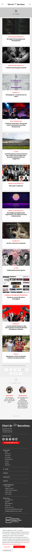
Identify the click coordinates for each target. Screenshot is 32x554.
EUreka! (7, 501)
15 (20, 370)
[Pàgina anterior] (6, 369)
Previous (14, 415)
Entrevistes (9, 459)
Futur (7, 461)
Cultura (7, 457)
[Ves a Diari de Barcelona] (15, 4)
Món (6, 451)
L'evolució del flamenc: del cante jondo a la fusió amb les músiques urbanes (16, 327)
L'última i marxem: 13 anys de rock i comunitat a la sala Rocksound (16, 125)
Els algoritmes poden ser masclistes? (16, 40)
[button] (2, 4)
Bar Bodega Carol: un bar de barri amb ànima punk (9, 400)
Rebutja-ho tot (7, 550)
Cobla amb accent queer (16, 270)
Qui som (7, 486)
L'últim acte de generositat (16, 68)
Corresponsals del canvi (13, 511)
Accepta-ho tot (19, 547)
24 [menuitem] (16, 374)
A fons (5, 469)
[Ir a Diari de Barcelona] (16, 425)
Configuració (7, 547)
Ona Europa (9, 503)
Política (8, 453)
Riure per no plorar (16, 186)
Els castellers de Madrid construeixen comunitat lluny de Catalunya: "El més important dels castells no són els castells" (22, 403)
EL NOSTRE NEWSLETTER (11, 443)
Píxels (7, 463)
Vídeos (5, 481)
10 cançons (9, 500)
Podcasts (6, 477)
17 (27, 370)
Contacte (8, 492)
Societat (8, 455)
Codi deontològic (11, 490)
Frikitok (7, 505)
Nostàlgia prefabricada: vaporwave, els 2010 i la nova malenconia (16, 214)
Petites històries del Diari (14, 509)
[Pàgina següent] (20, 373)
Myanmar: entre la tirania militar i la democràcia (16, 357)
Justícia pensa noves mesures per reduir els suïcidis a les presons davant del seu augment (16, 156)
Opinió (5, 473)
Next (17, 415)
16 (24, 370)
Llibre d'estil (9, 488)
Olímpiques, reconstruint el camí (16, 95)
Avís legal (8, 494)
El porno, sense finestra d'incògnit (16, 298)
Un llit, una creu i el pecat (16, 243)
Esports (7, 465)
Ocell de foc (9, 507)
